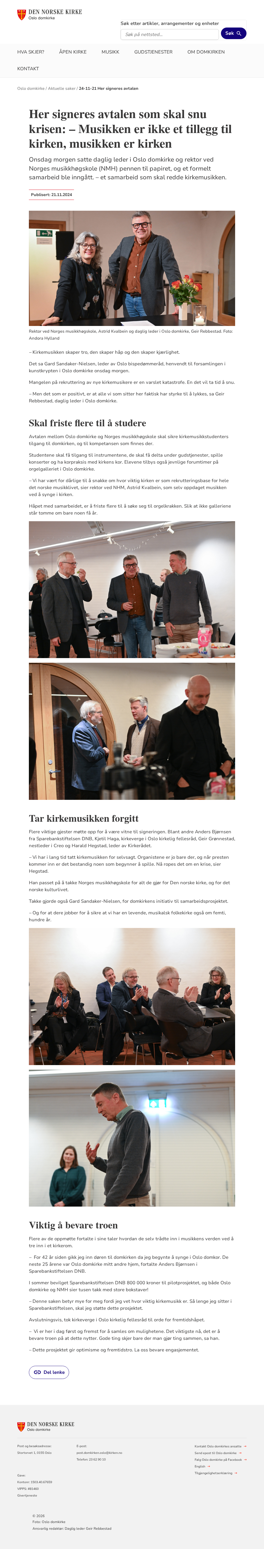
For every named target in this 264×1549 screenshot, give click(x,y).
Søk (229, 33)
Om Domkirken (206, 52)
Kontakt (28, 69)
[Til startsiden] (49, 15)
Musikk (110, 52)
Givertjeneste (27, 1495)
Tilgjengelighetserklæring (213, 1473)
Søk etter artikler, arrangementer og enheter (170, 23)
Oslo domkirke (31, 88)
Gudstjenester (153, 52)
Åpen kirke (73, 52)
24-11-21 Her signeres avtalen (108, 88)
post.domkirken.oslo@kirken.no (99, 1453)
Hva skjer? (30, 52)
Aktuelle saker (62, 88)
